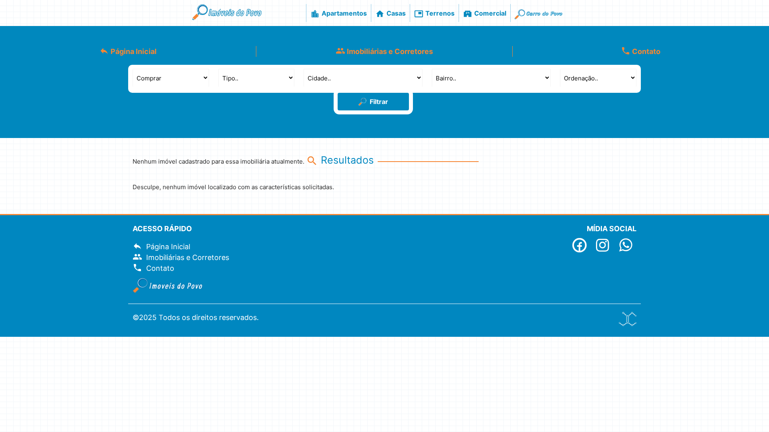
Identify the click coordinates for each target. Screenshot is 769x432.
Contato (640, 51)
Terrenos (434, 13)
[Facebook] (579, 248)
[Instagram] (603, 248)
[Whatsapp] (625, 248)
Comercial (484, 13)
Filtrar (379, 102)
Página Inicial (128, 51)
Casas (390, 13)
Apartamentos (338, 13)
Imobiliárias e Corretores (384, 51)
